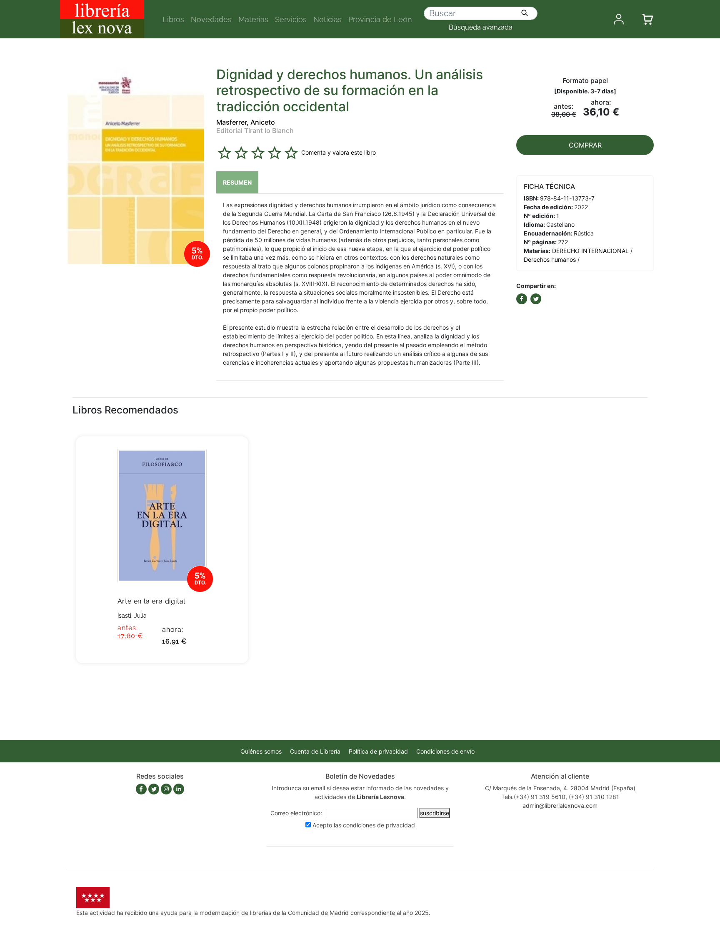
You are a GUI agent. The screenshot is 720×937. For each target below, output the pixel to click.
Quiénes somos (261, 751)
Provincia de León (380, 19)
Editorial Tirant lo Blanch (255, 130)
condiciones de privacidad (379, 825)
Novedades (211, 19)
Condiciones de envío (445, 751)
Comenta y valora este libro (338, 152)
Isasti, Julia (132, 615)
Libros (173, 19)
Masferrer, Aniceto (245, 122)
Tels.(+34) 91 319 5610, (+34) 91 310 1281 (560, 796)
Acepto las (363, 825)
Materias (253, 19)
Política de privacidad (378, 751)
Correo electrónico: (296, 813)
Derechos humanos (550, 259)
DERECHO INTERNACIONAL (590, 250)
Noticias (327, 19)
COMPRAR (585, 145)
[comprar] (229, 455)
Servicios (291, 19)
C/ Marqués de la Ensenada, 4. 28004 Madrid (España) (560, 788)
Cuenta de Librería (315, 751)
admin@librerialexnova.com (560, 805)
